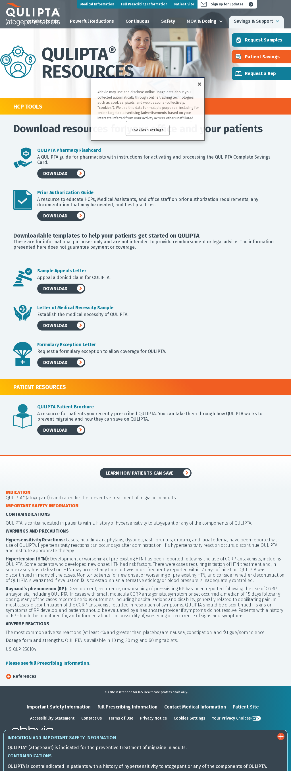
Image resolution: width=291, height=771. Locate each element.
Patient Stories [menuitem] (42, 21)
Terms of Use (121, 718)
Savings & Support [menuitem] (253, 21)
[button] (145, 676)
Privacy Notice (153, 718)
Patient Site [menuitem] (184, 4)
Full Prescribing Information (127, 707)
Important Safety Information (59, 707)
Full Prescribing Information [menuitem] (144, 4)
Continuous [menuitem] (137, 21)
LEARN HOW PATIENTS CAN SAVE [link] (140, 473)
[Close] (199, 84)
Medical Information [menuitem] (97, 4)
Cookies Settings (189, 718)
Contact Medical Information (195, 707)
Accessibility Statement (52, 718)
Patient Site (246, 707)
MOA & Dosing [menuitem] (202, 21)
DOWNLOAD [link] (55, 173)
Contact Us (91, 718)
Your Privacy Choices (231, 718)
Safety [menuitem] (168, 21)
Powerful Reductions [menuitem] (92, 21)
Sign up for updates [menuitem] (227, 4)
